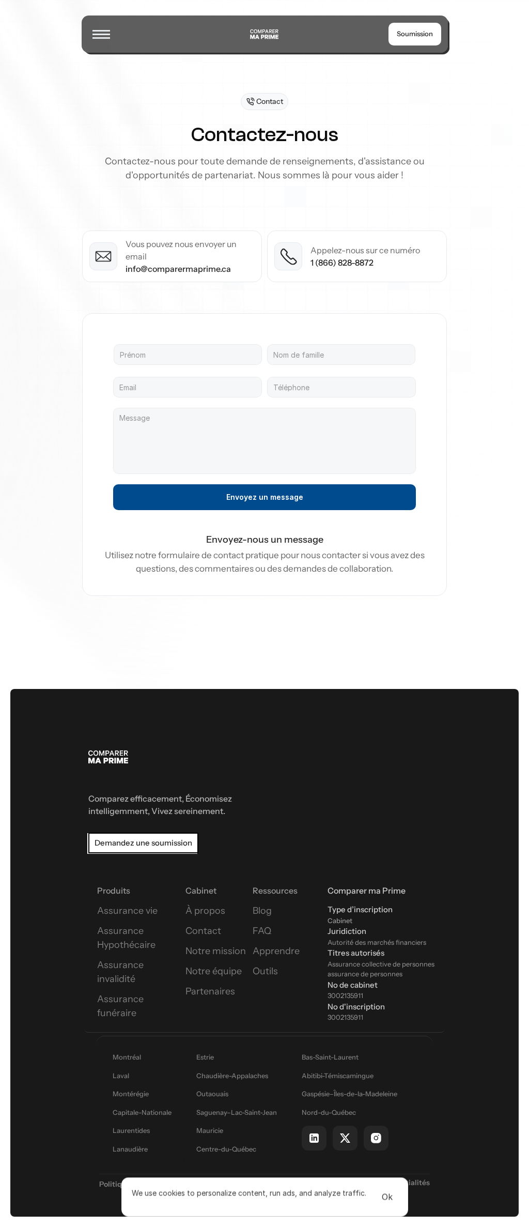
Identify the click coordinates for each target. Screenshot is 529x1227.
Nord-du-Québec (329, 1112)
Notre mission (215, 951)
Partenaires (210, 991)
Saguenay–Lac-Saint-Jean (236, 1112)
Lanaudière (130, 1149)
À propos (205, 910)
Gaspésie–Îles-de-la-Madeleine (349, 1094)
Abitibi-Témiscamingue (338, 1075)
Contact (203, 931)
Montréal (127, 1057)
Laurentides (131, 1130)
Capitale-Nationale (142, 1112)
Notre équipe (213, 971)
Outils (265, 971)
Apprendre (276, 951)
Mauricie (209, 1130)
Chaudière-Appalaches (232, 1075)
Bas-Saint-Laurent (330, 1057)
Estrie (205, 1057)
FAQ (262, 931)
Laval (121, 1075)
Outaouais (212, 1094)
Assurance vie (127, 910)
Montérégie (131, 1094)
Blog (262, 910)
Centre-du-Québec (226, 1149)
